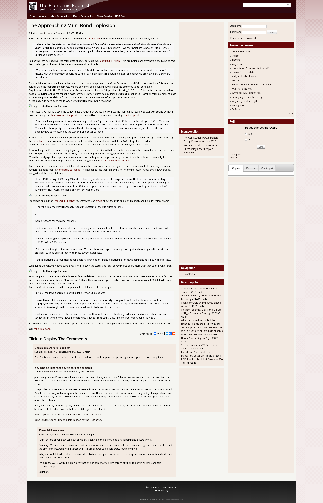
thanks (235, 55)
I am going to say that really (247, 97)
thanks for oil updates (244, 72)
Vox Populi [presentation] (267, 168)
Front (32, 16)
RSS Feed (120, 16)
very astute (238, 64)
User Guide (190, 274)
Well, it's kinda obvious (244, 76)
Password (235, 31)
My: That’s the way (242, 88)
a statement (94, 38)
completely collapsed (68, 169)
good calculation (241, 51)
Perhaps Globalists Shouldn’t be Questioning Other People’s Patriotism (200, 149)
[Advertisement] (194, 73)
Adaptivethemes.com (174, 500)
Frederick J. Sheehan (64, 200)
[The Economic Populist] (33, 9)
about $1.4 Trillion (110, 60)
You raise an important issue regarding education (63, 367)
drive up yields (133, 115)
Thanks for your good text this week (251, 84)
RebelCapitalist (55, 371)
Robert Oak (54, 351)
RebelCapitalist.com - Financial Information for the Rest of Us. (68, 414)
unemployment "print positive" (52, 347)
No (249, 139)
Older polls (235, 154)
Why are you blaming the (245, 101)
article (99, 200)
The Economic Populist (64, 5)
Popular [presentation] (236, 168)
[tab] (236, 168)
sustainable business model (114, 160)
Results (233, 157)
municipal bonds (43, 328)
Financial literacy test (51, 430)
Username (235, 25)
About (42, 16)
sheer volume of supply (63, 115)
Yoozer (236, 80)
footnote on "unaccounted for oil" (250, 68)
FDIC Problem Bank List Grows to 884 (202, 359)
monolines (38, 141)
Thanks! (236, 59)
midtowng (47, 33)
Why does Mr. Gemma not (246, 92)
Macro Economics (83, 16)
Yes (250, 133)
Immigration (238, 105)
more (290, 113)
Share (160, 333)
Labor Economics (59, 16)
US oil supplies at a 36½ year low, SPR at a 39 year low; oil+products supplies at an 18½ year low (202, 331)
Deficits (236, 109)
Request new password (243, 38)
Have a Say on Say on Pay (195, 338)
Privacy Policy (161, 490)
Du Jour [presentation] (250, 168)
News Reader (104, 16)
